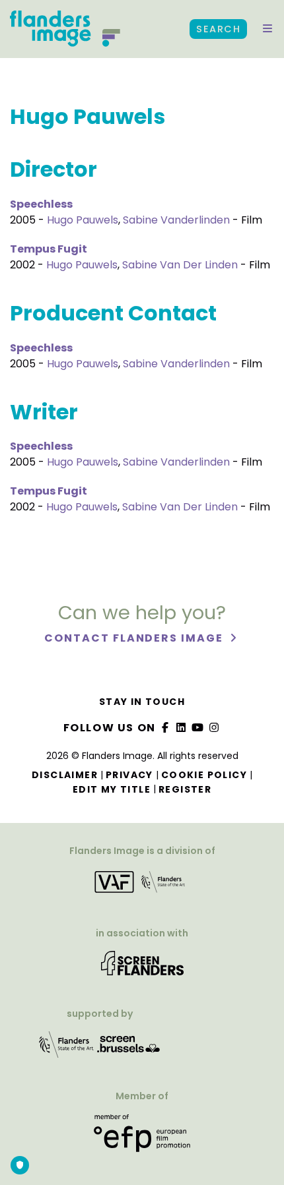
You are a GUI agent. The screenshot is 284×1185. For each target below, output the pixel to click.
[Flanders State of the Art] (66, 1048)
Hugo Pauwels (82, 220)
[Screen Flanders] (142, 967)
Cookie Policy (204, 774)
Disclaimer (65, 774)
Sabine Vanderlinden (176, 220)
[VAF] (141, 886)
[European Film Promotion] (141, 1137)
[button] (267, 29)
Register (185, 789)
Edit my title (112, 789)
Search (218, 29)
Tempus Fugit (48, 249)
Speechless (41, 204)
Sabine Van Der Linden (180, 264)
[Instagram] (214, 727)
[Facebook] (165, 727)
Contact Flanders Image (135, 638)
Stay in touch (142, 701)
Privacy (129, 774)
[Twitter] (181, 727)
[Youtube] (198, 727)
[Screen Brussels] (128, 1048)
